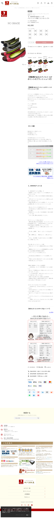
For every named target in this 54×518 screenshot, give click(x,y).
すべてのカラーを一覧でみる (34, 53)
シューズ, (38, 13)
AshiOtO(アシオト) (35, 22)
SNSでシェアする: (31, 390)
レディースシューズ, (44, 13)
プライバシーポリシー (20, 514)
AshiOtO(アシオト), (32, 13)
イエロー (30, 57)
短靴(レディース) (31, 15)
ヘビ (34, 66)
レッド (39, 66)
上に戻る (51, 312)
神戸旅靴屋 (12, 3)
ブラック (50, 57)
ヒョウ (34, 57)
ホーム (16, 7)
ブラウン (40, 57)
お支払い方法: (30, 379)
